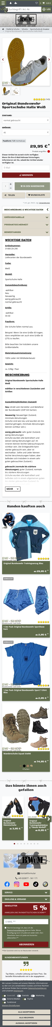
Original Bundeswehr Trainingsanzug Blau (23, 563)
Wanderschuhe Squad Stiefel (17, 754)
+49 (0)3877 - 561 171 (27, 878)
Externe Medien (13, 999)
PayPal (30, 999)
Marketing (40, 995)
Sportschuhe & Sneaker (39, 29)
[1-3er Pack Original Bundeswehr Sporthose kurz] (26, 600)
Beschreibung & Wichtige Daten (23, 209)
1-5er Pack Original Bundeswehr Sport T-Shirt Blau (25, 691)
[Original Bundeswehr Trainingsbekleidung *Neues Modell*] (39, 807)
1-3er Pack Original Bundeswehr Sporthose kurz (23, 628)
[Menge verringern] (11, 188)
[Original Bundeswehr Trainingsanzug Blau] (26, 537)
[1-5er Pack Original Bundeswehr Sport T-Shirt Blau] (26, 664)
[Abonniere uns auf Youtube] (26, 884)
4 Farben (26, 769)
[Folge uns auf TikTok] (35, 884)
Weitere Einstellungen (11, 1005)
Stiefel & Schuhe (12, 29)
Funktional (11, 1002)
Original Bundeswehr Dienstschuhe (9, 823)
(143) (47, 99)
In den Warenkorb (33, 186)
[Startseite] (26, 20)
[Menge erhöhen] (11, 184)
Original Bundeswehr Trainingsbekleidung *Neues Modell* (38, 824)
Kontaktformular (28, 873)
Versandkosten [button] (44, 203)
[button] (45, 3)
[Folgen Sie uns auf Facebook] (7, 884)
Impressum (18, 990)
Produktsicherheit (16, 224)
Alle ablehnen (26, 1017)
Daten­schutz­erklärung (37, 988)
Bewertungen (12, 232)
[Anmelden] (11, 3)
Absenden (27, 175)
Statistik (25, 995)
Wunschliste (37, 195)
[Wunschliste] (36, 3)
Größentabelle (14, 217)
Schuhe (25, 29)
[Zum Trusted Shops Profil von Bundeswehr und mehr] (45, 884)
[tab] (26, 210)
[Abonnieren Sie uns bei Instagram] (16, 884)
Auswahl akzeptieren (26, 1023)
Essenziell (11, 995)
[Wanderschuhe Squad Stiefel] (26, 727)
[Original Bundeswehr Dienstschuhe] (13, 807)
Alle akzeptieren (26, 1012)
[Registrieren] (16, 3)
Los (48, 9)
